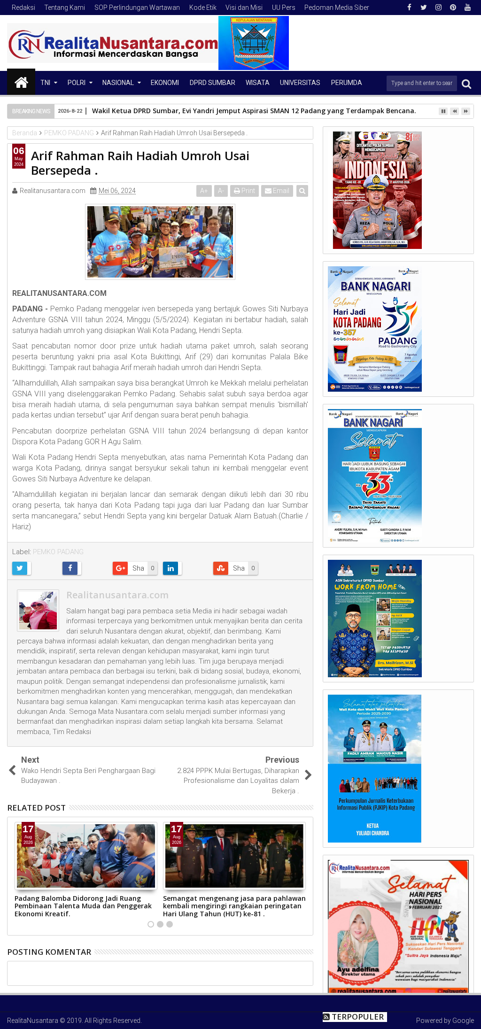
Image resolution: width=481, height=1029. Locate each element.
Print (247, 190)
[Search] (466, 83)
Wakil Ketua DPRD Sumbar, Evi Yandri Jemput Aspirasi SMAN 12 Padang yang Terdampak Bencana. (254, 110)
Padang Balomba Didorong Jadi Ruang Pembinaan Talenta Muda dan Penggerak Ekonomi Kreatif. (83, 906)
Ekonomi (165, 82)
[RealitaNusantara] (21, 82)
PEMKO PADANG (58, 552)
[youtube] (467, 7)
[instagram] (438, 7)
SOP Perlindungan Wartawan (137, 7)
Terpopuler (358, 1016)
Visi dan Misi (244, 7)
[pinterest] (452, 7)
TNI (45, 82)
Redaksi (23, 7)
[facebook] (409, 7)
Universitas (300, 82)
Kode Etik (203, 7)
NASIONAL (118, 82)
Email (280, 190)
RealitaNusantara (32, 1020)
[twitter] (423, 7)
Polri (76, 82)
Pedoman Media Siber (336, 7)
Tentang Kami (64, 7)
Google (463, 1020)
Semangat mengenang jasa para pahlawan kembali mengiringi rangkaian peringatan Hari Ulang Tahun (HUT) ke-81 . (234, 906)
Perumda (346, 82)
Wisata (258, 82)
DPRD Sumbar (212, 82)
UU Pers (283, 7)
